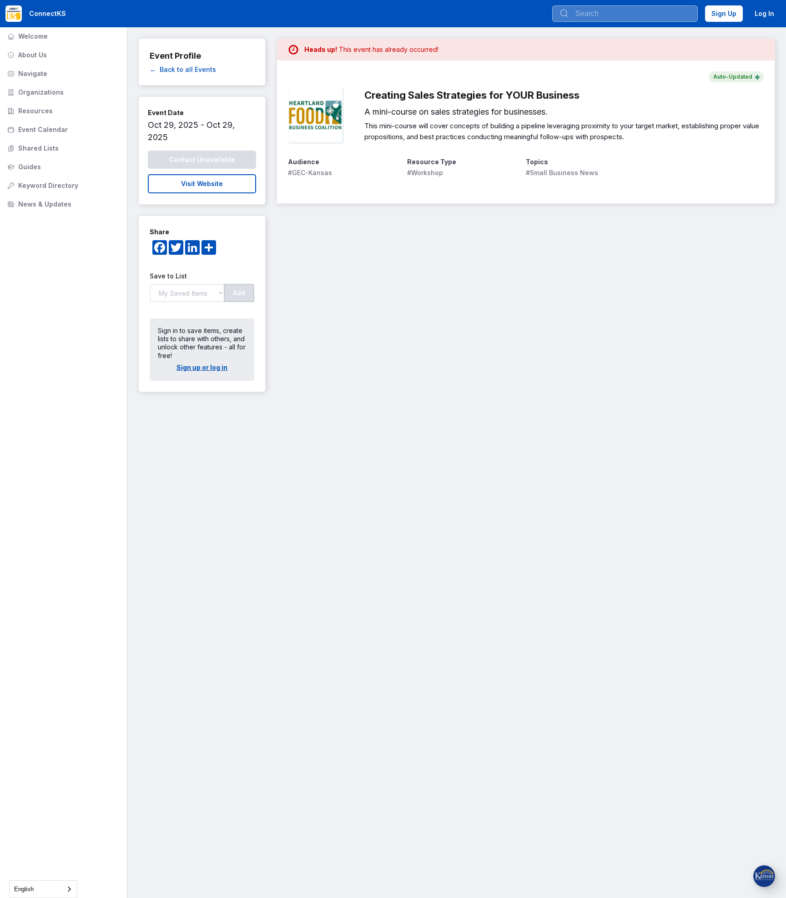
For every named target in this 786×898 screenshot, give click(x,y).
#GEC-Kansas (310, 173)
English (24, 889)
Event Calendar (36, 129)
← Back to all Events (183, 69)
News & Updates (38, 204)
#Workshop (425, 173)
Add (239, 293)
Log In (764, 13)
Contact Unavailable (202, 159)
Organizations (34, 92)
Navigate (26, 73)
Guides (23, 167)
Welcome (26, 36)
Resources (29, 111)
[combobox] (43, 889)
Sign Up (723, 13)
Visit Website (202, 183)
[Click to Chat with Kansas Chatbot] (764, 876)
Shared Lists (32, 148)
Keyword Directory (41, 185)
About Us (26, 55)
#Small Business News (562, 173)
